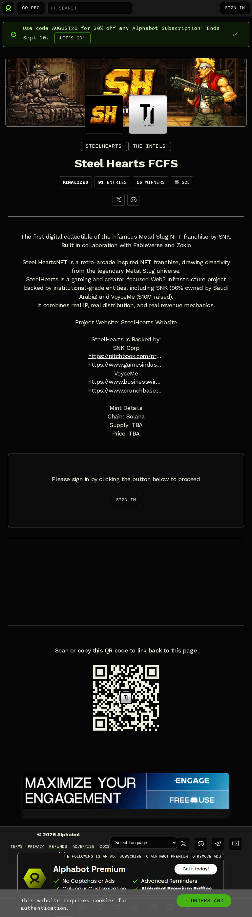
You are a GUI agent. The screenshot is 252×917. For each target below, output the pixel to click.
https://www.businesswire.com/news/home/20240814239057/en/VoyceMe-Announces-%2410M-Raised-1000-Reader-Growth (126, 382)
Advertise (83, 846)
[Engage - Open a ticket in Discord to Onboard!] (126, 790)
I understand (203, 900)
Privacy (36, 846)
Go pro (31, 8)
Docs (105, 846)
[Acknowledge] (235, 34)
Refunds (58, 846)
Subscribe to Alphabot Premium (153, 856)
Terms (16, 846)
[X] (119, 200)
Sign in (235, 8)
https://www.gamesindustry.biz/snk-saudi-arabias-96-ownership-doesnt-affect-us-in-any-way (126, 365)
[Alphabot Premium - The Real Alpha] (121, 878)
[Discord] (133, 200)
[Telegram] (218, 844)
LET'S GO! (72, 38)
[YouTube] (235, 844)
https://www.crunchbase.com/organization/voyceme (126, 391)
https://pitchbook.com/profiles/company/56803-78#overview (126, 356)
